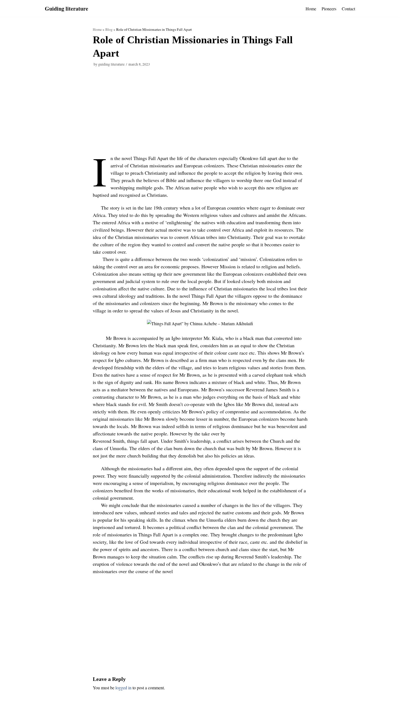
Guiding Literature (111, 64)
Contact (348, 8)
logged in (123, 687)
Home (311, 8)
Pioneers (329, 8)
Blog (109, 29)
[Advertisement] (200, 114)
